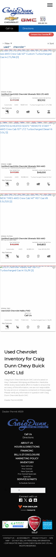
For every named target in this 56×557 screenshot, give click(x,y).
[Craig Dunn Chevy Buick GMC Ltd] (17, 11)
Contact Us (9, 538)
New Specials (27, 471)
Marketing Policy (27, 458)
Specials (27, 477)
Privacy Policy (39, 538)
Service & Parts (27, 479)
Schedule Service (27, 483)
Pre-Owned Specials (27, 474)
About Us (27, 443)
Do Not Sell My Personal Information (31, 541)
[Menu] (50, 5)
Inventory (27, 462)
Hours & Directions (27, 447)
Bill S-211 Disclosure (27, 454)
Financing (27, 451)
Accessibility (23, 538)
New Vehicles (27, 466)
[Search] (5, 490)
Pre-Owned (27, 469)
